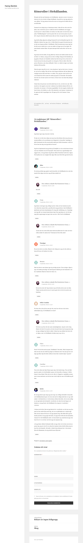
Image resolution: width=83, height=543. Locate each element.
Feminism (53, 103)
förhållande (65, 103)
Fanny (47, 103)
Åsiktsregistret (44, 128)
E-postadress (38, 483)
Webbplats (37, 489)
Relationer (58, 103)
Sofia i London (44, 302)
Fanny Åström (11, 6)
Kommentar (38, 454)
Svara (36, 159)
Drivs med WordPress (38, 539)
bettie (42, 389)
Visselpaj (42, 243)
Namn (36, 476)
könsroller (36, 105)
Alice (41, 165)
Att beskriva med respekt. (45, 440)
